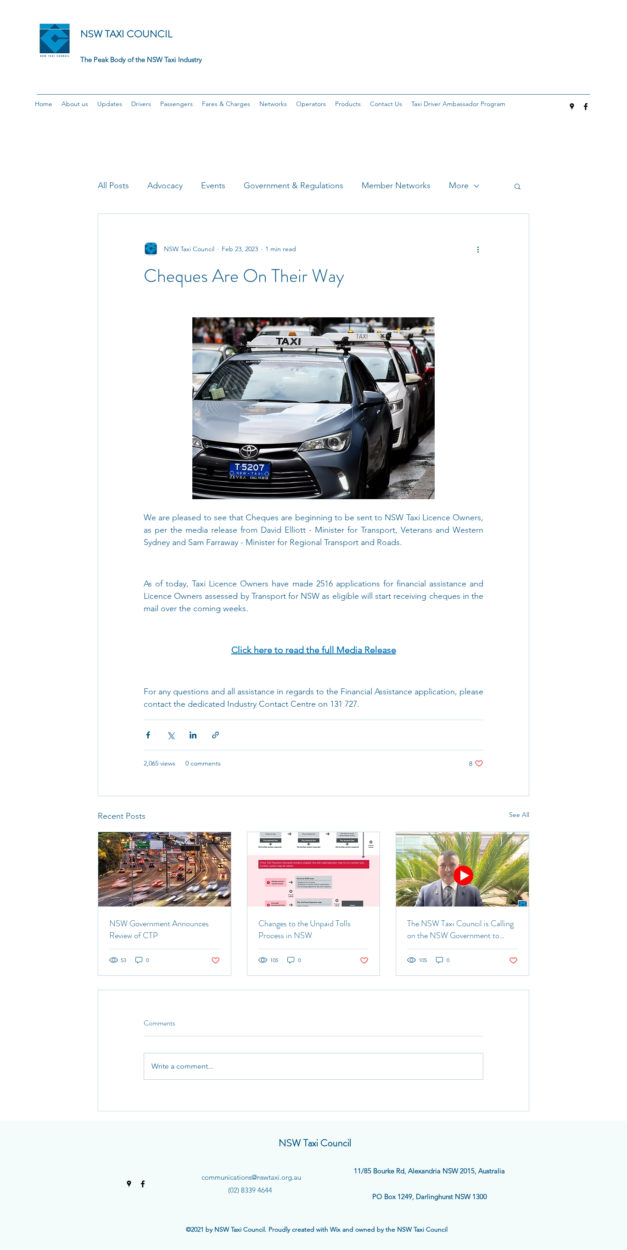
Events (213, 185)
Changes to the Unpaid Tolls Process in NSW (304, 929)
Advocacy (165, 185)
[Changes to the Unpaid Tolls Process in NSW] (313, 869)
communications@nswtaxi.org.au (251, 1177)
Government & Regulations (293, 185)
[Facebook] (585, 106)
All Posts (113, 185)
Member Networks (396, 185)
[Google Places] (572, 106)
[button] (75, 103)
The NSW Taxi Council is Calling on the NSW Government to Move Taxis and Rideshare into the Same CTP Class (460, 929)
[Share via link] (215, 735)
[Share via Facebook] (148, 735)
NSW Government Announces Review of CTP (159, 929)
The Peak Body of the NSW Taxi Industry (141, 59)
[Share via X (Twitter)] (170, 735)
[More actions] (477, 248)
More (459, 185)
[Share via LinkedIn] (193, 735)
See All (519, 815)
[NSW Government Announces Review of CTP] (164, 869)
